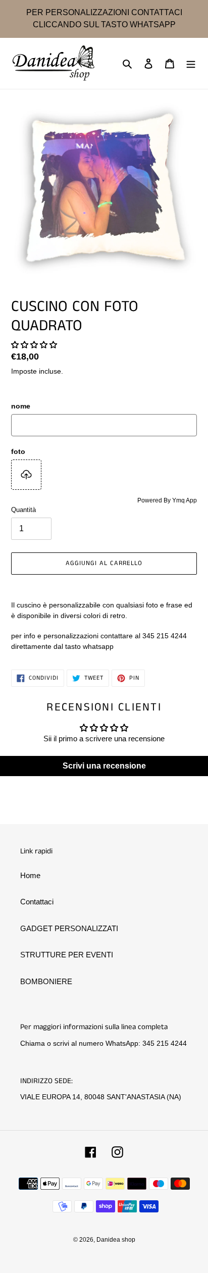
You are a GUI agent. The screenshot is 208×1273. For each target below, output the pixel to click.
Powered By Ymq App (167, 500)
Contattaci (37, 901)
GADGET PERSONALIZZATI (69, 928)
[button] (34, 344)
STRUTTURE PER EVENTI (66, 954)
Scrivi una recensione (104, 765)
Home (30, 875)
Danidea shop (115, 1239)
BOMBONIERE (46, 981)
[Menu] (190, 63)
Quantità (23, 510)
